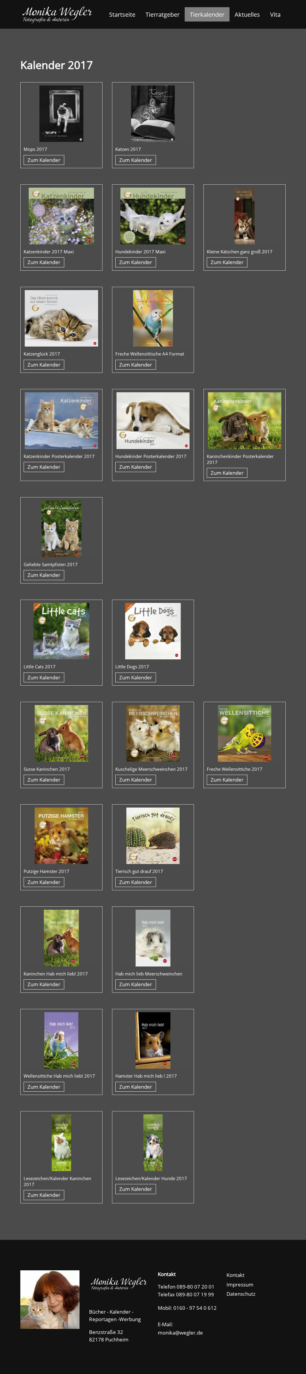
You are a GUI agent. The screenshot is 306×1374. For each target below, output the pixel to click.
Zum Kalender (43, 160)
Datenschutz (241, 1293)
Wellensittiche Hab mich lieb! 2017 (59, 1076)
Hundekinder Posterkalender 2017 (150, 456)
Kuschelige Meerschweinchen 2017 (151, 769)
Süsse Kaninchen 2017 (47, 769)
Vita (275, 14)
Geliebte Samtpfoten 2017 (51, 564)
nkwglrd (183, 1332)
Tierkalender (207, 14)
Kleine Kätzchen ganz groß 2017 (240, 252)
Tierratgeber (163, 14)
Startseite (122, 14)
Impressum (240, 1284)
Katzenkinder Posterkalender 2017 (59, 456)
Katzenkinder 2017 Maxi (49, 252)
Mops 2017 (35, 149)
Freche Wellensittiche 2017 (234, 769)
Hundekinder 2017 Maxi (140, 252)
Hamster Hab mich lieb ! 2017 (146, 1076)
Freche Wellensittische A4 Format (149, 354)
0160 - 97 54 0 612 (195, 1307)
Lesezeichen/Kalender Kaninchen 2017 (57, 1181)
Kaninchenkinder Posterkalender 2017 (240, 459)
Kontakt (235, 1275)
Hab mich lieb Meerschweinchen (148, 974)
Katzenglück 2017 (42, 354)
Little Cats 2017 (40, 667)
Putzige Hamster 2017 (46, 871)
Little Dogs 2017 (132, 667)
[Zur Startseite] (57, 14)
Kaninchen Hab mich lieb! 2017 (56, 974)
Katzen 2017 (128, 149)
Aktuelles (247, 14)
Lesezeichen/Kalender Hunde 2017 (151, 1178)
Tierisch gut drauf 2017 (139, 871)
